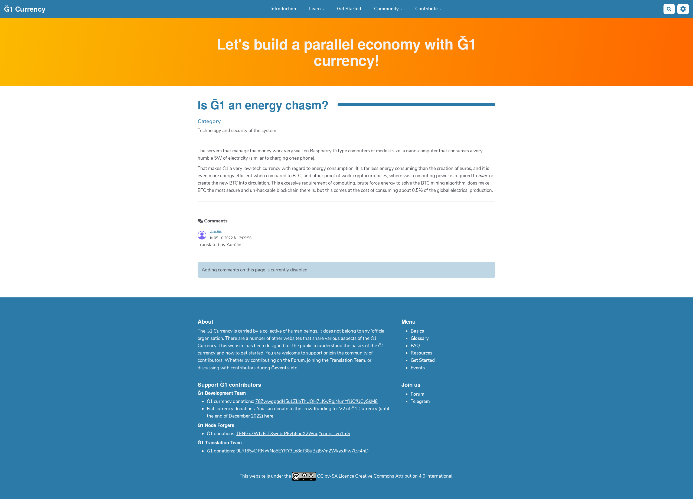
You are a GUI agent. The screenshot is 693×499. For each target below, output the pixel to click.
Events (418, 368)
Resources (421, 353)
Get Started (349, 9)
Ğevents (280, 368)
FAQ (415, 346)
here (268, 416)
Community (386, 9)
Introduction (283, 9)
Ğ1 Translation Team (220, 442)
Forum (298, 360)
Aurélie (216, 232)
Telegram (420, 401)
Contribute (426, 9)
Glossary (420, 338)
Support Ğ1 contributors (229, 384)
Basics (417, 331)
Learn (315, 9)
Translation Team (347, 360)
